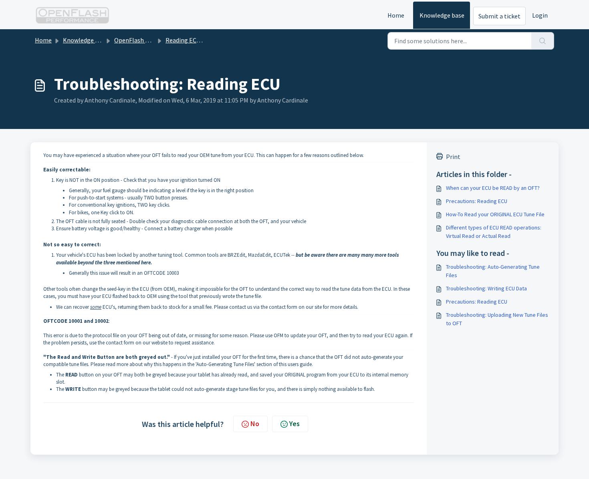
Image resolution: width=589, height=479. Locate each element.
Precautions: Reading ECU (476, 201)
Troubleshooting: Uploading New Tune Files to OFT (497, 319)
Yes (294, 423)
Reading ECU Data (190, 40)
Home (395, 15)
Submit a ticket (499, 16)
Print (453, 157)
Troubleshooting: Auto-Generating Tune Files (493, 271)
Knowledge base (442, 15)
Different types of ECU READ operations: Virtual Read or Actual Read (493, 232)
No (254, 423)
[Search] (542, 41)
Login (540, 15)
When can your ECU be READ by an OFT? (493, 187)
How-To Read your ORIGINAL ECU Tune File (495, 214)
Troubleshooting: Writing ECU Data (486, 288)
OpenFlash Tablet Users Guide (155, 40)
